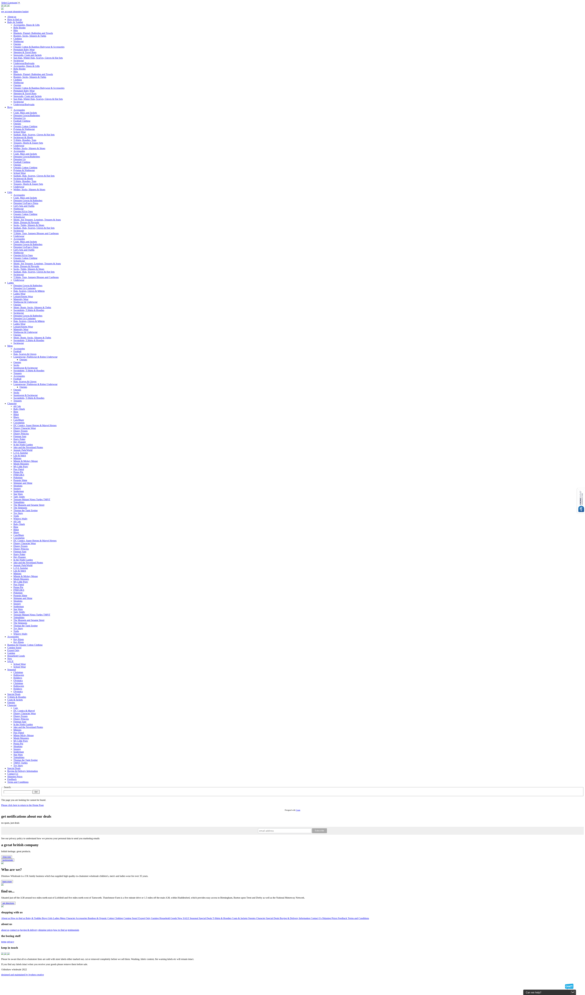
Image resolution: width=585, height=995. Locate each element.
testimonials (7, 860)
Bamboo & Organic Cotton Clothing (106, 918)
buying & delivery (29, 930)
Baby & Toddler (34, 918)
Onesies (252, 918)
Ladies (56, 918)
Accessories (82, 918)
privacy (10, 941)
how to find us (60, 930)
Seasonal (194, 918)
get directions (8, 903)
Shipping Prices (330, 918)
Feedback (343, 918)
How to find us (18, 918)
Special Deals (206, 918)
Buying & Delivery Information (295, 918)
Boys (45, 918)
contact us (15, 930)
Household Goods (168, 918)
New (180, 918)
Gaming (155, 918)
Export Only (144, 918)
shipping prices (45, 930)
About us (6, 918)
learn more (7, 881)
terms (3, 941)
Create (298, 810)
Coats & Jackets (240, 918)
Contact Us (316, 918)
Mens (63, 918)
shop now (6, 857)
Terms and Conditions (358, 918)
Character (71, 918)
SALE (186, 918)
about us (5, 930)
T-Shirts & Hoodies (222, 918)
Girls (50, 918)
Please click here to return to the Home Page (22, 805)
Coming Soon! (131, 918)
